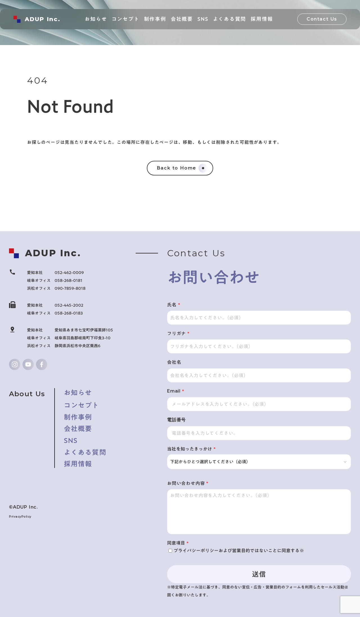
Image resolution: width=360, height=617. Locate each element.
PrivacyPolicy (20, 516)
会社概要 (78, 429)
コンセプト (81, 405)
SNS (71, 441)
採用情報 (78, 464)
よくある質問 (85, 452)
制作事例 (78, 417)
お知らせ (78, 393)
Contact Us (322, 19)
